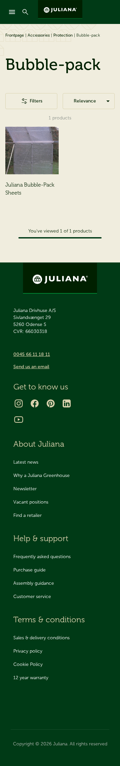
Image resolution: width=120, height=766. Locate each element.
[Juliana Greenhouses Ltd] (60, 9)
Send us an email (31, 367)
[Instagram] (18, 403)
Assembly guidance (33, 583)
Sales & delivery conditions (41, 638)
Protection (63, 35)
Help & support (40, 538)
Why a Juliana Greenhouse (41, 475)
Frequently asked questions (42, 556)
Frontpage (14, 35)
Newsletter (25, 489)
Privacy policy (27, 651)
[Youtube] (18, 419)
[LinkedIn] (66, 403)
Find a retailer (27, 515)
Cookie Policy (28, 664)
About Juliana (38, 444)
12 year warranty (30, 678)
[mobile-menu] (12, 12)
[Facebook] (34, 403)
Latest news (25, 462)
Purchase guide (29, 570)
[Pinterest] (50, 403)
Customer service (32, 596)
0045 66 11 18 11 (31, 354)
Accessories (39, 35)
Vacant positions (30, 502)
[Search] (25, 12)
